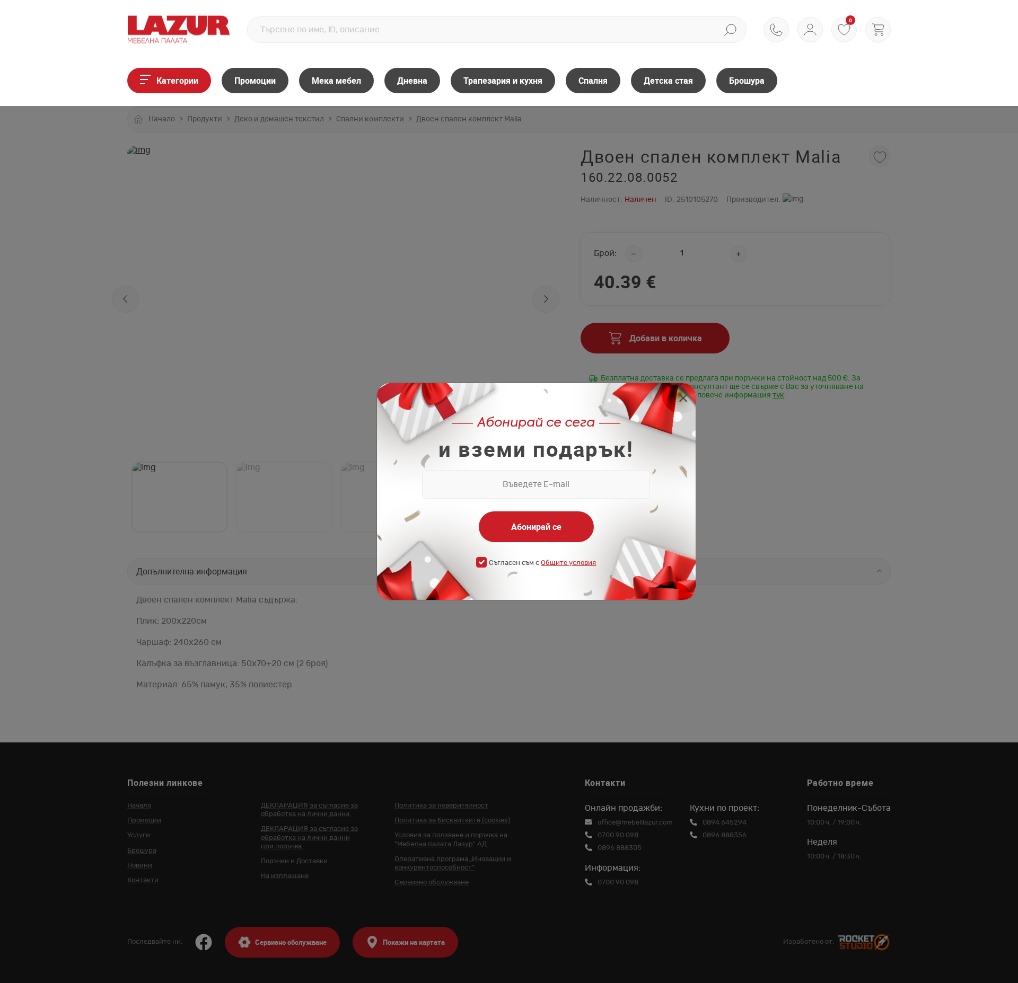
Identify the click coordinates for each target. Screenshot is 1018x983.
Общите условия (568, 563)
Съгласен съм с (542, 563)
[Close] (683, 399)
